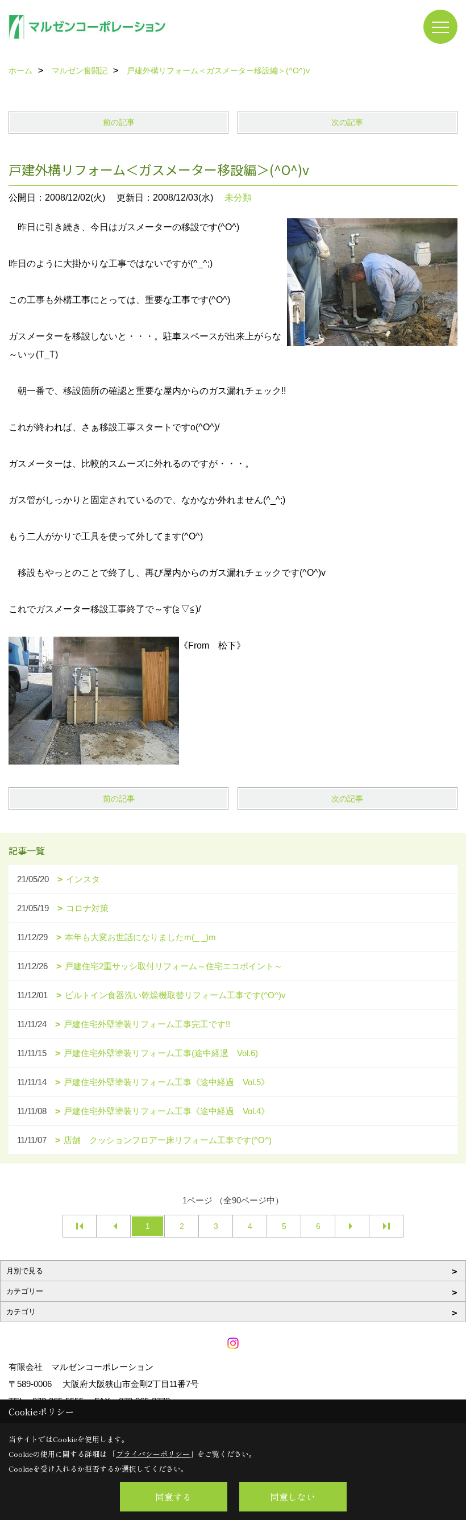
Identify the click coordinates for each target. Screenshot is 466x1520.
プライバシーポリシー (153, 1453)
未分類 (238, 197)
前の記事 (119, 122)
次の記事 (347, 122)
